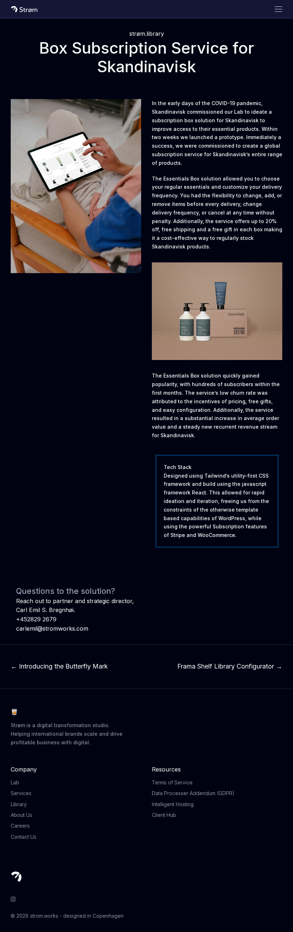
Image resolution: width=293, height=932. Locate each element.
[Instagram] (13, 899)
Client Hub (164, 815)
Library (19, 804)
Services (21, 793)
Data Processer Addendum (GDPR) (193, 793)
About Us (21, 815)
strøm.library (146, 33)
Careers (20, 826)
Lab (15, 782)
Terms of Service (172, 782)
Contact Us (23, 837)
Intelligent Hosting (173, 804)
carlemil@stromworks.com (52, 628)
